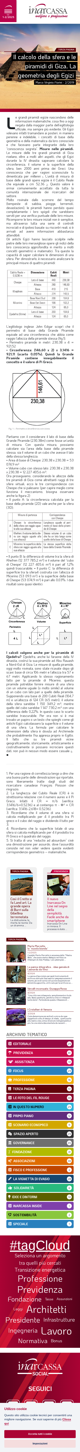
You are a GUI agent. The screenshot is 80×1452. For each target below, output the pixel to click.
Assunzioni (64, 1299)
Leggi (18, 1309)
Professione (40, 1278)
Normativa (33, 1341)
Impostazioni (40, 1443)
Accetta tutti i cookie (40, 1434)
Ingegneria (23, 1330)
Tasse (49, 1299)
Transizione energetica (40, 1270)
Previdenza (40, 1289)
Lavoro (56, 1330)
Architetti (46, 1309)
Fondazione (25, 1299)
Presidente (22, 1319)
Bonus (56, 1340)
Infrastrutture (59, 1319)
